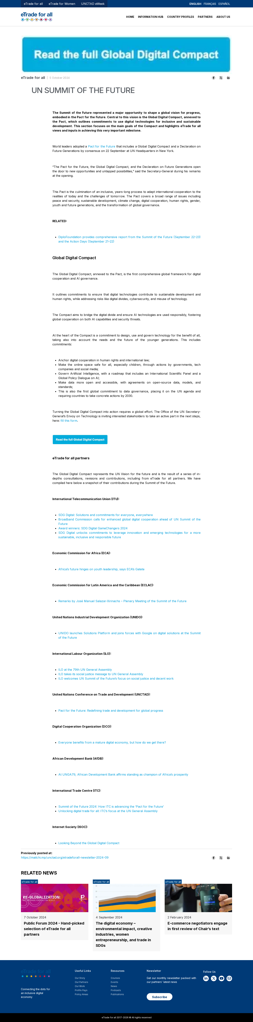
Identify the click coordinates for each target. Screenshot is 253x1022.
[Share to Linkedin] (228, 78)
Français (210, 3)
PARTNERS (205, 16)
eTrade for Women (62, 4)
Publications (117, 994)
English (195, 3)
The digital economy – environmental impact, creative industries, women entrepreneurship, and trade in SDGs (124, 934)
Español (224, 3)
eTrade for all (33, 4)
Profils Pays (81, 990)
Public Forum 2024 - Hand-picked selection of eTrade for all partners (54, 929)
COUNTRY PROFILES (180, 16)
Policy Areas (81, 994)
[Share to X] (221, 78)
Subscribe (159, 997)
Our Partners (81, 982)
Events (114, 982)
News (114, 986)
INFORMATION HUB (150, 16)
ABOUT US (223, 16)
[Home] (36, 16)
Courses (115, 978)
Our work (80, 986)
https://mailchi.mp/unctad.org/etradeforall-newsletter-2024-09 (65, 857)
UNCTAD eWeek (92, 4)
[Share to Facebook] (213, 78)
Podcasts (116, 990)
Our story (80, 978)
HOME (130, 16)
